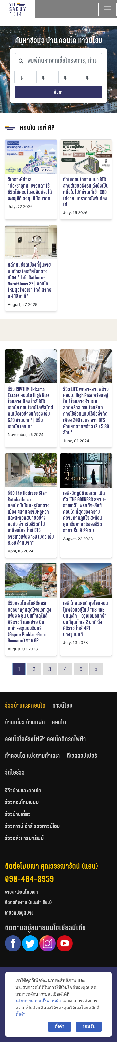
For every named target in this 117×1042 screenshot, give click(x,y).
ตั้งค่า (20, 1014)
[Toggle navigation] (107, 9)
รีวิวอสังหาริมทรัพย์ (24, 838)
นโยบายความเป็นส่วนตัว (38, 1000)
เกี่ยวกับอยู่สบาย (19, 912)
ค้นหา (59, 92)
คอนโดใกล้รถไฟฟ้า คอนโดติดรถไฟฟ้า (45, 739)
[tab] (28, 705)
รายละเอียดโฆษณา (21, 892)
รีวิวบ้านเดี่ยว (18, 814)
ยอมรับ (88, 1026)
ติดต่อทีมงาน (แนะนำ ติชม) (28, 902)
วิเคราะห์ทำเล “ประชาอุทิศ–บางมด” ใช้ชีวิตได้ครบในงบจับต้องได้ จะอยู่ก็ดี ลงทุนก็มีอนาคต (30, 189)
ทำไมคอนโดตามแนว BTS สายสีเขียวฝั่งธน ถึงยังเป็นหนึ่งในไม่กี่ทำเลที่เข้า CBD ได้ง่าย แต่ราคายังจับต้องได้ (86, 192)
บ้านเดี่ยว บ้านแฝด (25, 722)
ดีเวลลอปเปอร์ (82, 755)
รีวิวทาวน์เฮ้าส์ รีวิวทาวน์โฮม (32, 826)
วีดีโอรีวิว (15, 772)
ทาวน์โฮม (62, 705)
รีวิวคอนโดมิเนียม (22, 802)
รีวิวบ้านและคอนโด (25, 705)
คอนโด (59, 722)
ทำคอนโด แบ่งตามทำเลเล (32, 755)
